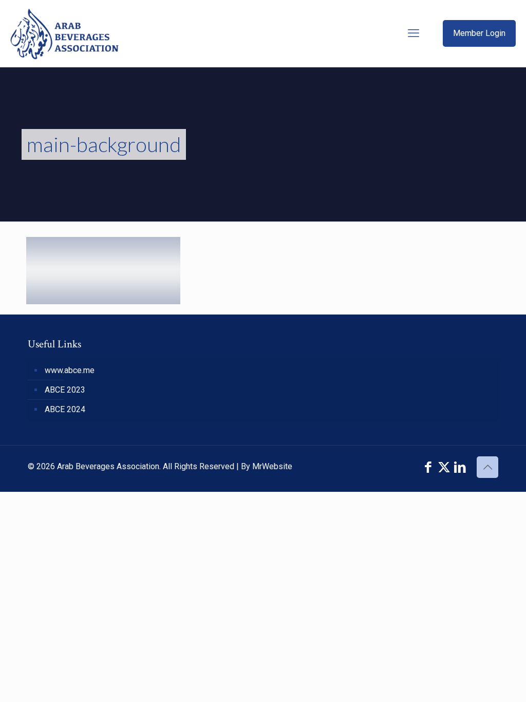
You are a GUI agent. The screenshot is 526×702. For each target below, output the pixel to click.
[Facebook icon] (428, 467)
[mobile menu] (413, 33)
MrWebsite (272, 466)
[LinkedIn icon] (460, 467)
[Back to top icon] (487, 467)
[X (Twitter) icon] (444, 467)
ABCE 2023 (65, 390)
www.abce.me (70, 370)
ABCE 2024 (65, 409)
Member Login (479, 33)
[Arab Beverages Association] (64, 33)
